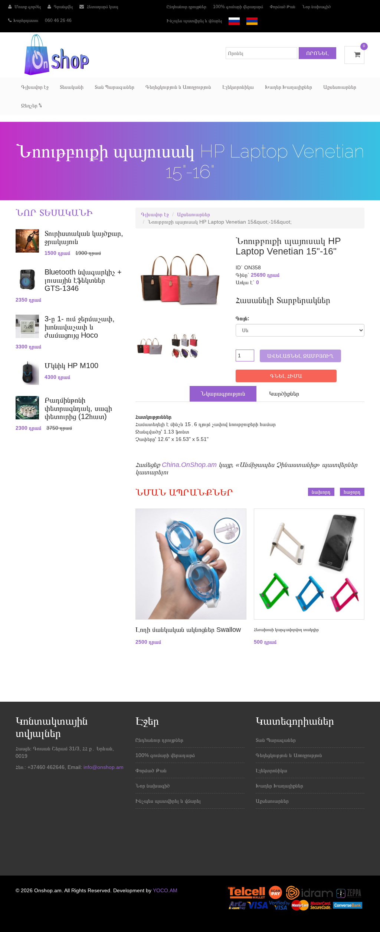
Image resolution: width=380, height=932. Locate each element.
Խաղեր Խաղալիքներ (288, 87)
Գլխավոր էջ (35, 87)
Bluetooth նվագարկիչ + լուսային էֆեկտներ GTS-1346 (83, 280)
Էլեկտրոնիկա (238, 87)
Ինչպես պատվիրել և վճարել (194, 20)
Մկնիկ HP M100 (71, 365)
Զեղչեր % (31, 105)
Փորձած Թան (282, 6)
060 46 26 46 (58, 20)
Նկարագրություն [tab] (223, 393)
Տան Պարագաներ (114, 87)
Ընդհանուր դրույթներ (186, 6)
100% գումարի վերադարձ (238, 6)
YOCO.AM (165, 890)
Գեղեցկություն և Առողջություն (178, 87)
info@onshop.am (103, 767)
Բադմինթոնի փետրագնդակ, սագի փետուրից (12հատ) (78, 408)
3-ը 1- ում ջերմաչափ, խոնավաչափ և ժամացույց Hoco (80, 327)
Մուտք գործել (27, 6)
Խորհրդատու (25, 20)
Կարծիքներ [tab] (284, 393)
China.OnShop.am (189, 464)
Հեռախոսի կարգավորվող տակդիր (286, 629)
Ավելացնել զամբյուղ (300, 356)
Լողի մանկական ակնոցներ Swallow (188, 629)
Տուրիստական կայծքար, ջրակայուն (84, 237)
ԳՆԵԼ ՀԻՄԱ (286, 376)
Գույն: (242, 318)
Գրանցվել (63, 6)
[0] (354, 54)
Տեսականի (71, 87)
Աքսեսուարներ (339, 87)
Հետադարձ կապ (102, 6)
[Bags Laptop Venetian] (147, 346)
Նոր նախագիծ (316, 6)
